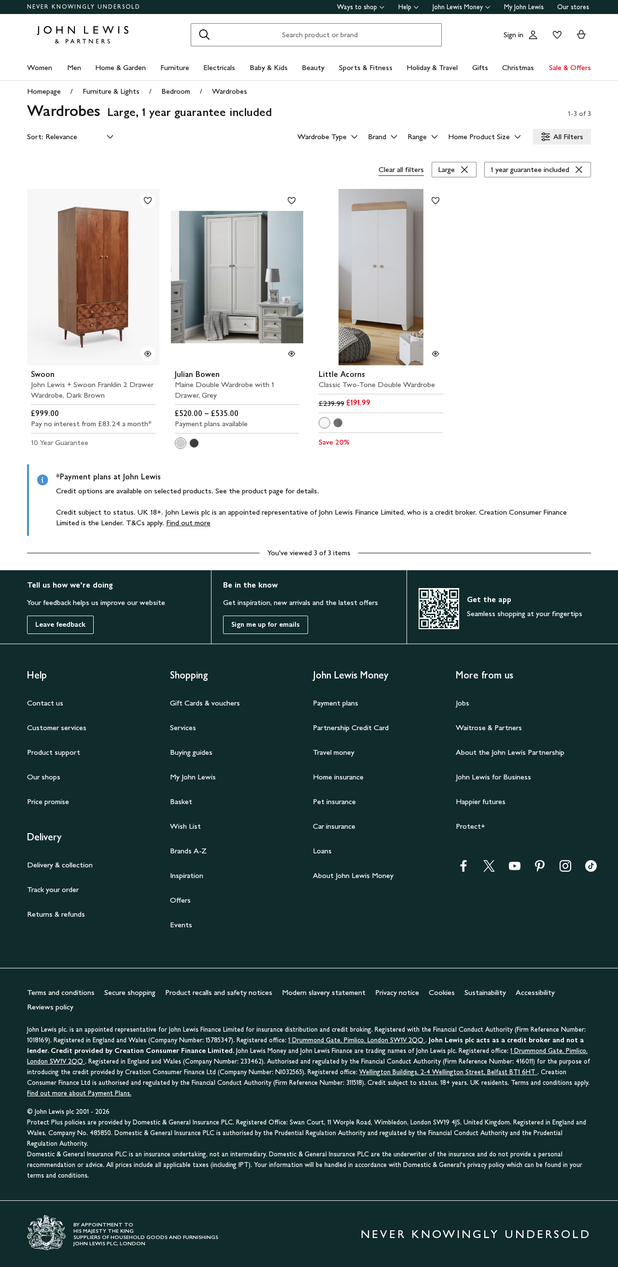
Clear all (401, 169)
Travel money (333, 752)
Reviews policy (50, 1006)
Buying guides (191, 752)
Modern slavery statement (323, 992)
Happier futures (481, 801)
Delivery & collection (60, 864)
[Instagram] (565, 869)
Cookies (442, 992)
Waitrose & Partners (489, 727)
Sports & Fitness (366, 67)
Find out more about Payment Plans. (79, 1093)
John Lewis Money (458, 7)
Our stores (573, 7)
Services (183, 727)
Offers (180, 900)
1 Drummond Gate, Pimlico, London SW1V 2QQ (356, 1040)
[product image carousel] (93, 277)
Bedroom (175, 91)
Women (39, 67)
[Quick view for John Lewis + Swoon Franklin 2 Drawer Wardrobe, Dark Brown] (147, 353)
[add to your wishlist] (147, 200)
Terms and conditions (61, 992)
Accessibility (535, 992)
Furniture (174, 67)
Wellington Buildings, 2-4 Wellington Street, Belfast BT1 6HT (448, 1072)
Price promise (48, 801)
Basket (181, 801)
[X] (489, 869)
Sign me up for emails (265, 624)
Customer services (56, 727)
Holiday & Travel (432, 67)
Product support (53, 752)
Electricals (219, 67)
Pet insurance (334, 801)
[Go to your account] (533, 34)
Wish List (185, 826)
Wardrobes (229, 91)
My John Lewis (524, 7)
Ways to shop (357, 7)
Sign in (513, 34)
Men (74, 67)
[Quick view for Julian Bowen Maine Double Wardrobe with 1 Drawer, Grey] (291, 353)
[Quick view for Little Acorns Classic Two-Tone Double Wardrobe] (435, 353)
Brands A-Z (188, 850)
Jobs (462, 702)
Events (181, 924)
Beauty (313, 67)
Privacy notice (397, 992)
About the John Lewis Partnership (510, 752)
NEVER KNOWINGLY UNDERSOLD (83, 6)
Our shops (43, 776)
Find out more (188, 522)
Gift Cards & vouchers (205, 702)
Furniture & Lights (111, 91)
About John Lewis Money (353, 875)
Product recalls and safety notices (218, 992)
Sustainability (485, 992)
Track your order (53, 889)
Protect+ (470, 826)
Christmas (518, 67)
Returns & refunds (56, 914)
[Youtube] (514, 869)
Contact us (45, 702)
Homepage (44, 91)
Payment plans (335, 702)
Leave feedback (60, 624)
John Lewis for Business (493, 776)
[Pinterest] (540, 869)
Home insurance (338, 776)
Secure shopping (129, 992)
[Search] (204, 34)
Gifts (480, 67)
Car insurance (334, 826)
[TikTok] (591, 869)
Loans (322, 850)
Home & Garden (120, 67)
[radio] (180, 443)
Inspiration (186, 875)
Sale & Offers (570, 67)
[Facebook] (463, 869)
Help (404, 7)
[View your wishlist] (555, 34)
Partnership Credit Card (351, 727)
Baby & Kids (269, 67)
